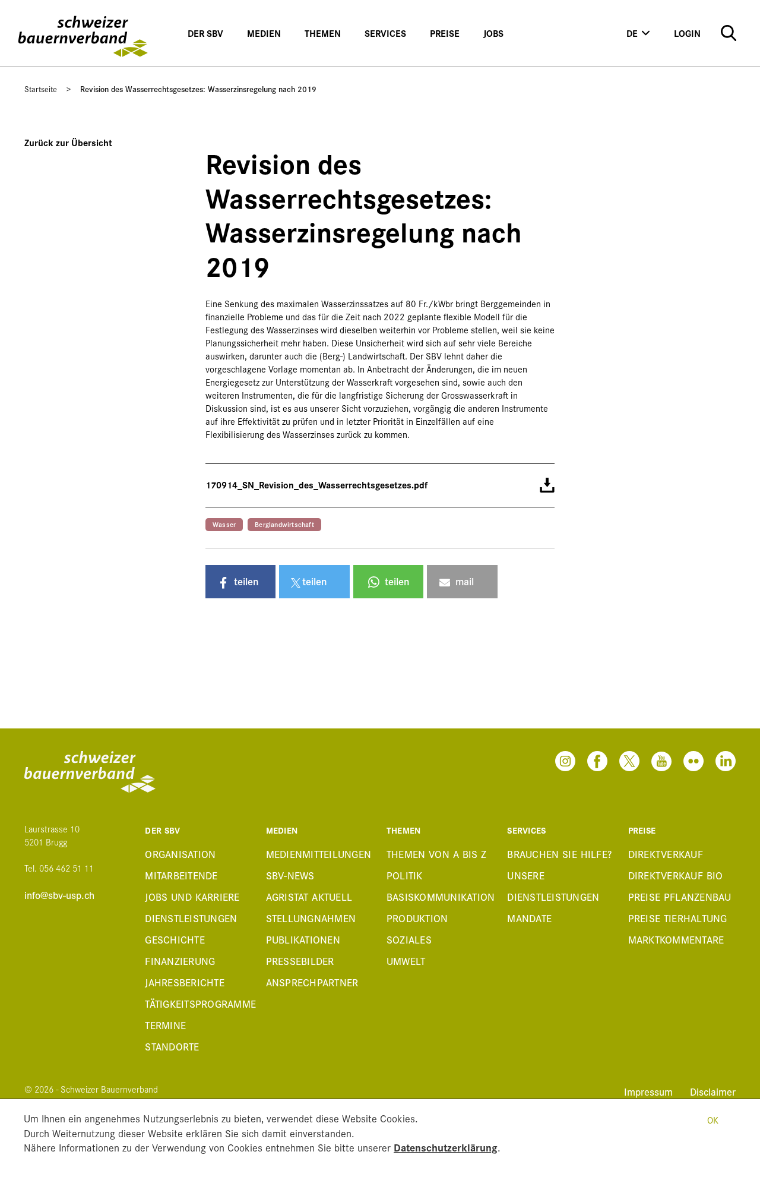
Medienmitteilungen (319, 853)
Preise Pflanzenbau (680, 896)
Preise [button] (445, 33)
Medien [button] (264, 33)
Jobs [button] (493, 33)
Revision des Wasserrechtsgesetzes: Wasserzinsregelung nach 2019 (198, 88)
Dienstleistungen (191, 918)
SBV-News (290, 875)
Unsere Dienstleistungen (553, 885)
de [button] (632, 33)
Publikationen (303, 939)
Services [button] (385, 33)
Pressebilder (300, 960)
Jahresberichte (184, 982)
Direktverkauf (665, 853)
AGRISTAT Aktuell (309, 896)
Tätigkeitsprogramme (198, 1003)
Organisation (180, 853)
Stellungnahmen (311, 918)
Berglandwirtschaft (284, 524)
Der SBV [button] (205, 33)
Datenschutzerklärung (446, 1147)
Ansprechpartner (312, 982)
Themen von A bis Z (437, 853)
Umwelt (406, 960)
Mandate (529, 918)
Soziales (409, 939)
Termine (165, 1025)
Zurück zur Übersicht (68, 142)
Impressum (650, 1091)
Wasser (224, 524)
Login (687, 33)
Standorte (172, 1046)
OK (712, 1120)
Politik (405, 875)
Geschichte (175, 939)
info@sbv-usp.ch (59, 895)
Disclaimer (713, 1091)
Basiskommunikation (440, 896)
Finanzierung (180, 960)
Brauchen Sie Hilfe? (559, 853)
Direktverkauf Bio (675, 875)
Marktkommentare (676, 939)
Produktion (417, 918)
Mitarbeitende (181, 875)
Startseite (40, 88)
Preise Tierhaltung (677, 918)
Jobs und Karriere (192, 896)
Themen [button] (323, 33)
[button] (240, 581)
